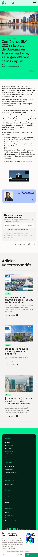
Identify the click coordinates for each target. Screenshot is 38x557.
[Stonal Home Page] (11, 529)
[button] (34, 3)
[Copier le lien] (24, 244)
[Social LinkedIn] (33, 199)
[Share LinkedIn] (29, 244)
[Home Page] (8, 3)
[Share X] (34, 244)
